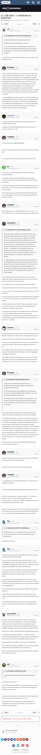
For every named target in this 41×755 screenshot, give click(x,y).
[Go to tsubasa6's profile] (4, 328)
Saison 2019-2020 (24, 20)
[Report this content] (35, 31)
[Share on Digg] (11, 739)
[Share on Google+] (8, 739)
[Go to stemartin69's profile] (4, 224)
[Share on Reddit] (17, 739)
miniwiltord (6, 20)
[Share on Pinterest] (27, 739)
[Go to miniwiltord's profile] (4, 116)
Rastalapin (23, 230)
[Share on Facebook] (5, 739)
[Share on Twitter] (2, 739)
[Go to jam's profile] (4, 167)
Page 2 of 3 (20, 24)
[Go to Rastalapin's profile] (4, 68)
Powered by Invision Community (20, 752)
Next (34, 24)
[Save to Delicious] (14, 739)
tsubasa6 (23, 379)
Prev (6, 24)
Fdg (21, 671)
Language (16, 750)
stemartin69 (24, 36)
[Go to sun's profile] (4, 30)
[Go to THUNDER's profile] (4, 138)
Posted (13, 30)
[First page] (2, 24)
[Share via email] (24, 739)
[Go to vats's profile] (4, 665)
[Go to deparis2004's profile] (4, 615)
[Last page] (39, 24)
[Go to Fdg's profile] (4, 522)
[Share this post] (37, 31)
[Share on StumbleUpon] (21, 739)
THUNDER (23, 528)
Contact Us (25, 750)
